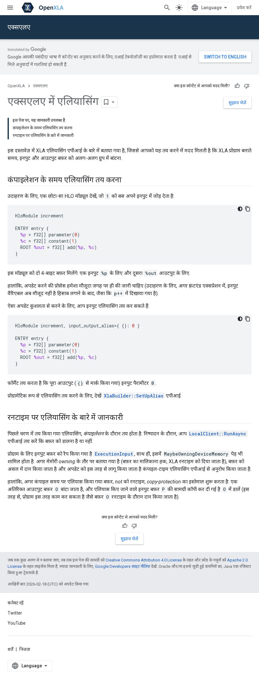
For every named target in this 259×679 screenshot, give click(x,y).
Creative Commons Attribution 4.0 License (143, 560)
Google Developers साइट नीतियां (122, 566)
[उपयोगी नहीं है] (246, 86)
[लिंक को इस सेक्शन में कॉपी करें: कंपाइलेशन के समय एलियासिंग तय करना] (128, 180)
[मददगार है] (237, 86)
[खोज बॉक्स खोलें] (167, 7)
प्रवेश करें (244, 7)
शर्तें (10, 649)
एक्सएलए (19, 27)
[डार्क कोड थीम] (240, 209)
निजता (24, 649)
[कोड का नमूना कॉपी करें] (247, 209)
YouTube (17, 623)
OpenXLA (16, 85)
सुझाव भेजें (237, 102)
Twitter (15, 612)
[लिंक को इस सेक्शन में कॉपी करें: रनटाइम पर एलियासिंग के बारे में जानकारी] (129, 418)
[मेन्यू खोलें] (10, 7)
